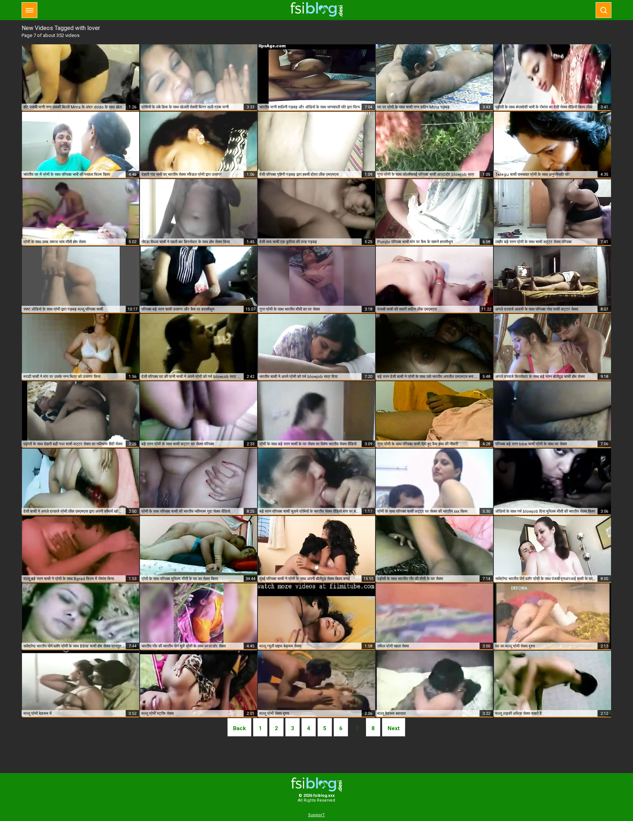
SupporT (316, 815)
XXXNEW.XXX (316, 9)
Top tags (29, 10)
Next (394, 728)
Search (603, 10)
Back (239, 728)
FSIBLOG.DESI (316, 784)
